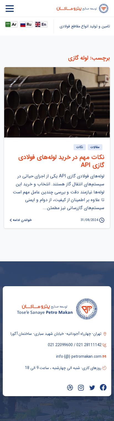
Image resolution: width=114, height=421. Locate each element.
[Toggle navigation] (9, 8)
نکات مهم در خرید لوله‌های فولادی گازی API (61, 161)
